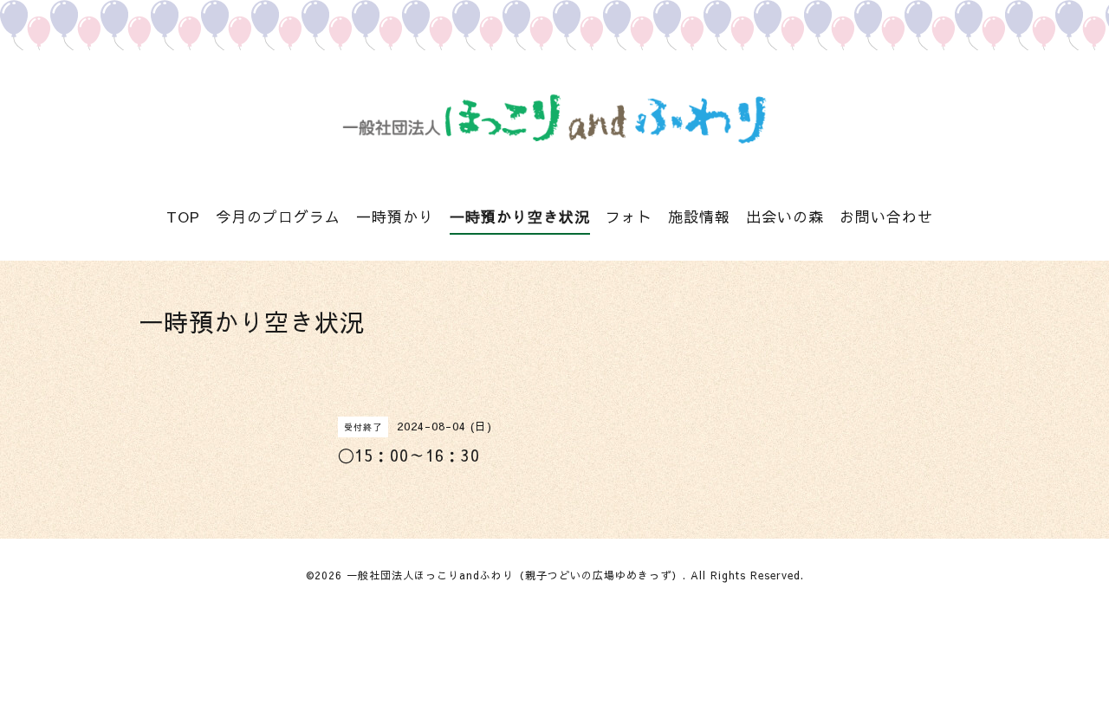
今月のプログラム (278, 216)
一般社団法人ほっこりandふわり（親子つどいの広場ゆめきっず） (515, 575)
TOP (183, 216)
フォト (629, 216)
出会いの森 (785, 216)
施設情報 (699, 216)
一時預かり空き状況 (520, 216)
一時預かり (395, 216)
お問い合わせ (886, 216)
